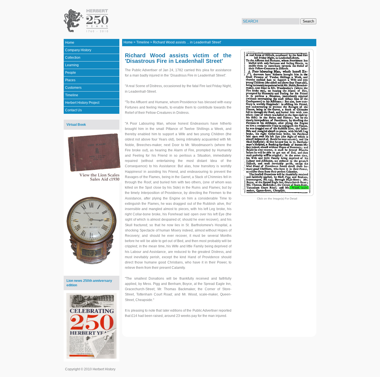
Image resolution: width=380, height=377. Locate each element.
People (70, 73)
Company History (78, 50)
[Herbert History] (87, 21)
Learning (72, 65)
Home (69, 43)
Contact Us (73, 110)
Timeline (71, 95)
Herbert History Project (82, 103)
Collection (72, 58)
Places (70, 80)
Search (308, 21)
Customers (73, 88)
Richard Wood (164, 42)
